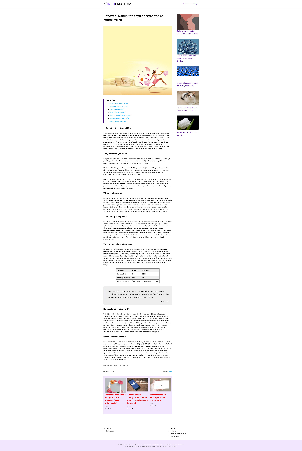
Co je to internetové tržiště (118, 103)
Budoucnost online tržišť (118, 121)
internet (170, 371)
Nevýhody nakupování (117, 112)
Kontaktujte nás (123, 365)
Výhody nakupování (116, 109)
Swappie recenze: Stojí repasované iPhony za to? (158, 397)
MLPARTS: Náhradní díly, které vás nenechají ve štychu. (186, 58)
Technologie (194, 4)
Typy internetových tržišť (118, 106)
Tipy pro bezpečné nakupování (120, 115)
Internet (185, 4)
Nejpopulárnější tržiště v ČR (119, 118)
